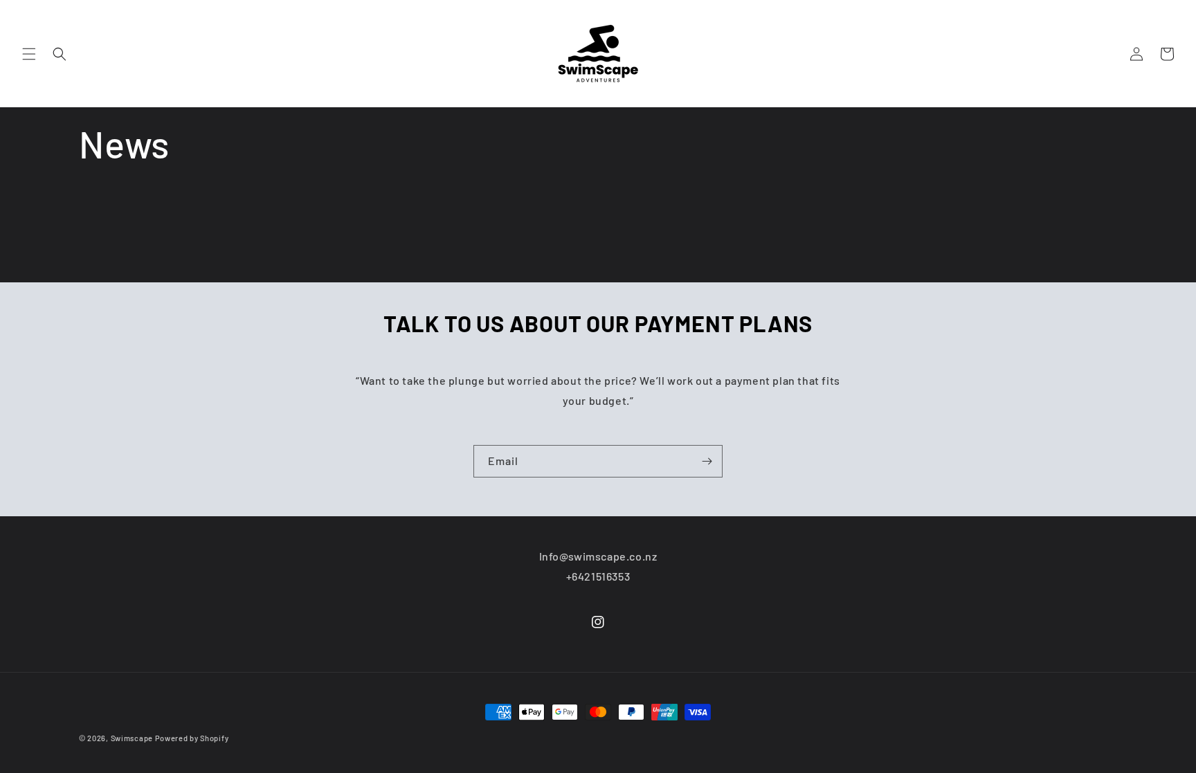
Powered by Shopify (192, 738)
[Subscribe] (706, 461)
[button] (29, 54)
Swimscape (132, 738)
